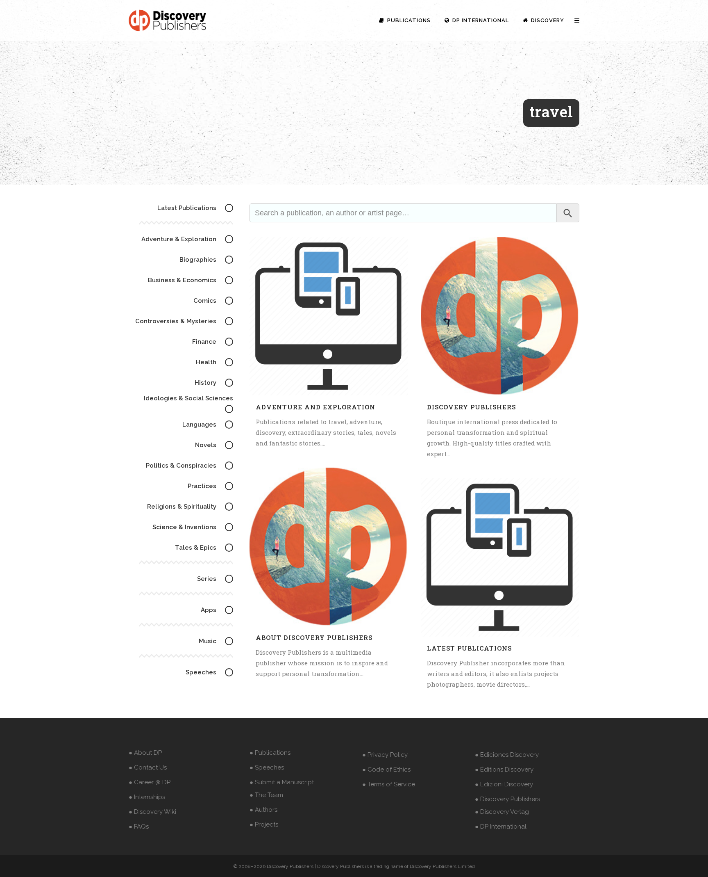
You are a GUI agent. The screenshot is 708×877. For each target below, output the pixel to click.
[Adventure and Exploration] (329, 316)
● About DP (145, 752)
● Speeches (267, 767)
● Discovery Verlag (502, 811)
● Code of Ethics (386, 769)
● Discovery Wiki (152, 811)
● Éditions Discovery (504, 769)
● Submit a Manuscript (282, 782)
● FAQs (139, 826)
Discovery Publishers (471, 407)
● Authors (263, 809)
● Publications (270, 752)
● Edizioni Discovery (504, 784)
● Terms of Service (388, 784)
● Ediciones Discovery (507, 754)
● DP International (500, 826)
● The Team (266, 795)
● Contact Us (148, 767)
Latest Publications (469, 648)
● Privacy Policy (385, 754)
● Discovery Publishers (507, 799)
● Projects (264, 824)
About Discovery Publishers (314, 637)
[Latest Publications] (500, 557)
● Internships (147, 797)
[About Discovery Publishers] (329, 547)
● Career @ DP (149, 782)
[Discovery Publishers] (500, 316)
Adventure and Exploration (315, 407)
